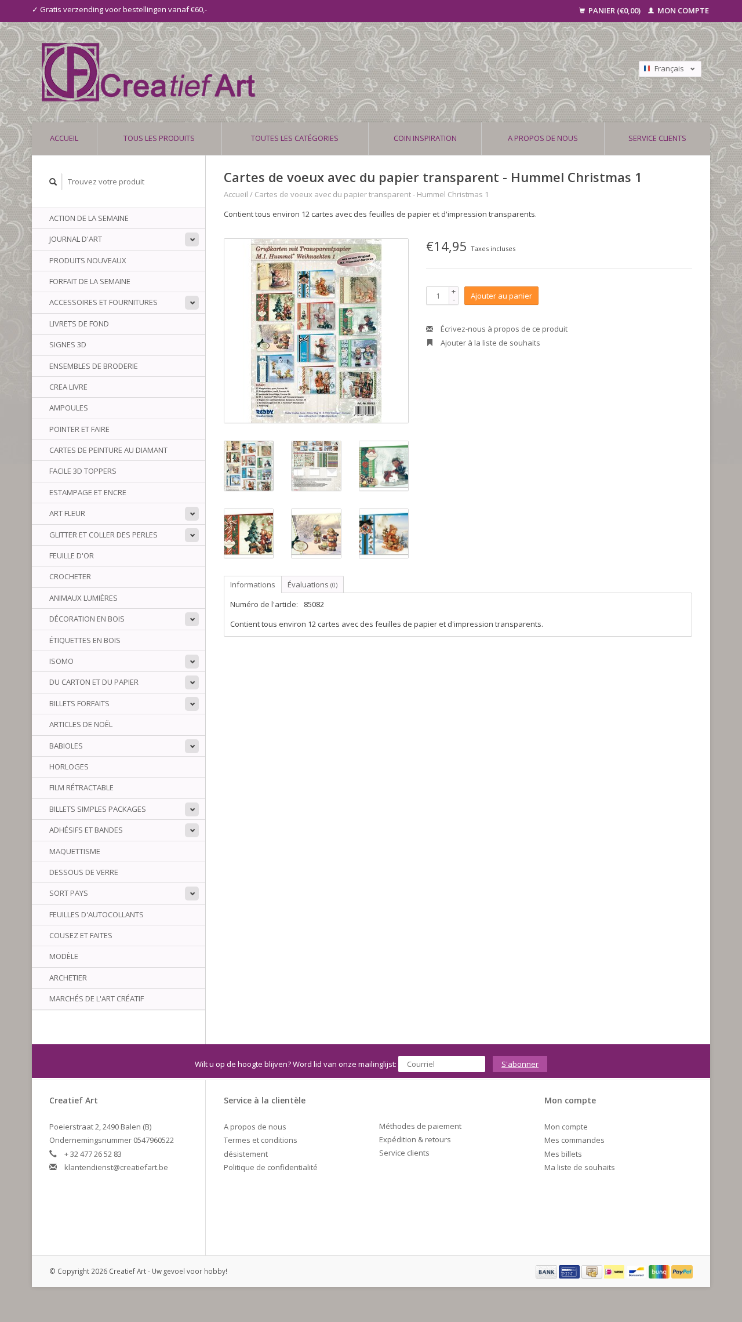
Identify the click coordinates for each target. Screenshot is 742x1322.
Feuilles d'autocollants (96, 914)
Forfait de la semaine (89, 281)
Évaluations (312, 584)
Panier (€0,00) (614, 10)
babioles (66, 745)
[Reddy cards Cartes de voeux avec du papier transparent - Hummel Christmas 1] (316, 331)
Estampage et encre (87, 492)
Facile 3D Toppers (83, 471)
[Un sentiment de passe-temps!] (289, 72)
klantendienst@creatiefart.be (116, 1167)
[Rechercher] (53, 181)
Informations (252, 584)
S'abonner (520, 1064)
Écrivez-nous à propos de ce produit (503, 329)
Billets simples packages (97, 809)
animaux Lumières (83, 598)
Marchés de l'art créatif (96, 998)
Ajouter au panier (501, 295)
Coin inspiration (425, 138)
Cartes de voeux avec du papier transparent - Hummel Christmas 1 (371, 194)
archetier (68, 977)
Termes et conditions (260, 1140)
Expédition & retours (415, 1139)
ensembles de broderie (93, 366)
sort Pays (68, 893)
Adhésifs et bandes (86, 830)
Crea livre (68, 387)
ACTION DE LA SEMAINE (89, 218)
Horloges (69, 766)
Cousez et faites (80, 935)
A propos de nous (543, 138)
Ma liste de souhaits (579, 1167)
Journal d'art (75, 239)
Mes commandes (574, 1140)
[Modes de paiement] (547, 1271)
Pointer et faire (79, 429)
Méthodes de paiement (420, 1126)
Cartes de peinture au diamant (108, 450)
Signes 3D (67, 344)
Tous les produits (159, 138)
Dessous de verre (83, 872)
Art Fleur (67, 513)
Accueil (64, 138)
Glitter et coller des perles (103, 534)
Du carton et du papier (94, 682)
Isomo (61, 661)
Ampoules (68, 407)
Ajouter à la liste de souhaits (489, 342)
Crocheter (70, 576)
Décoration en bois (87, 618)
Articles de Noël (80, 724)
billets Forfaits (79, 703)
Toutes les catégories (295, 138)
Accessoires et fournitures (103, 302)
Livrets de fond (79, 323)
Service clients (657, 138)
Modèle (63, 956)
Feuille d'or (71, 555)
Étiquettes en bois (85, 640)
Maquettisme (74, 851)
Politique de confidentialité (271, 1167)
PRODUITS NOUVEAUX (87, 260)
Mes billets (563, 1154)
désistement (246, 1154)
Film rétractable (81, 787)
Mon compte (682, 10)
